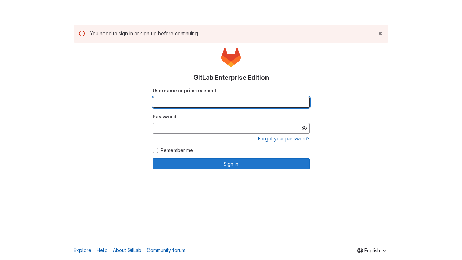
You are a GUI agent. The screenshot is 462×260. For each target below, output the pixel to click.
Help (102, 250)
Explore (82, 250)
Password (164, 117)
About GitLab (127, 250)
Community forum (166, 250)
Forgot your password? (284, 139)
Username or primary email (184, 90)
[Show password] (304, 128)
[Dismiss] (380, 33)
